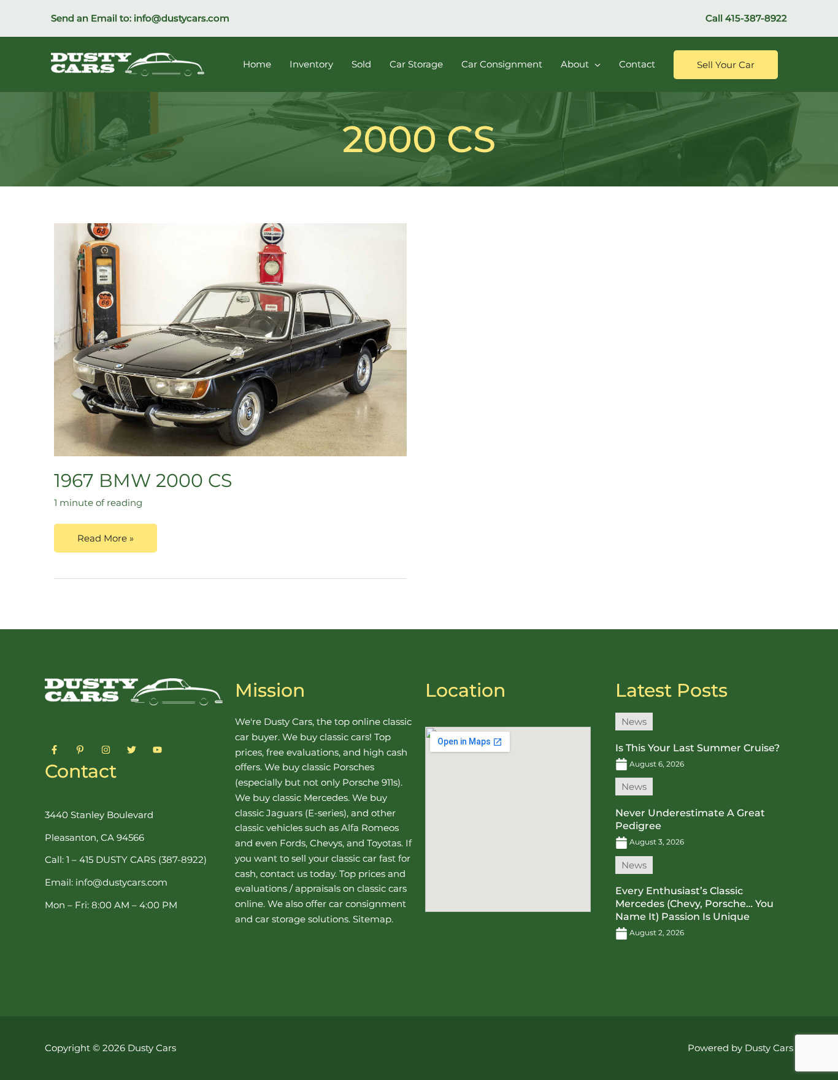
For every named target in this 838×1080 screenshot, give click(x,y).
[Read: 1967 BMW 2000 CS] (230, 339)
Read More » (105, 534)
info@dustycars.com (181, 18)
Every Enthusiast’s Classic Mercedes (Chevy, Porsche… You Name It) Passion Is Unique (694, 903)
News (634, 721)
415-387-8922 (756, 18)
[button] (726, 64)
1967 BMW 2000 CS (143, 480)
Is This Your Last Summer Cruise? (697, 748)
